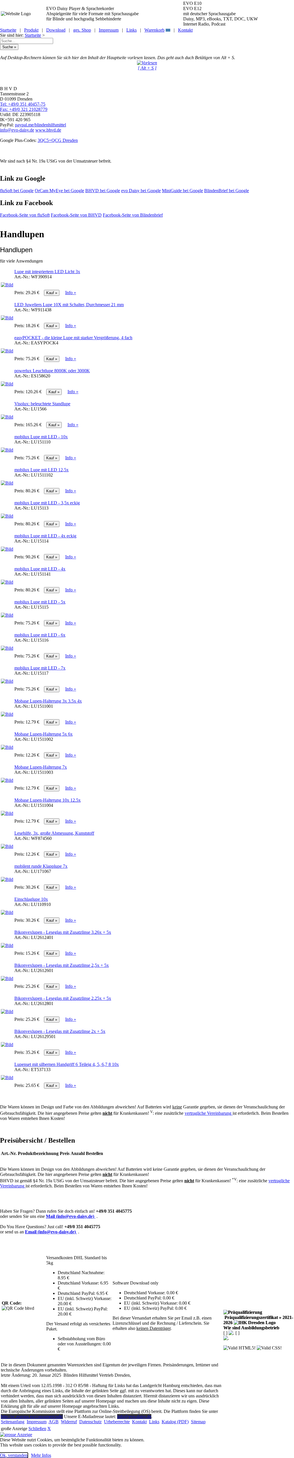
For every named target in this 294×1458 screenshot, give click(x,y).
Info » (70, 292)
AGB (54, 1421)
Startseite (8, 30)
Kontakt (185, 30)
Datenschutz (90, 1421)
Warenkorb (154, 30)
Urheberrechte (117, 1421)
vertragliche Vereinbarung (209, 1113)
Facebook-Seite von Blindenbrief (133, 215)
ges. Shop (82, 30)
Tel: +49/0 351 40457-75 (22, 104)
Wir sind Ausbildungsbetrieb (251, 1327)
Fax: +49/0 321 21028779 (23, 109)
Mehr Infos (41, 1455)
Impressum (109, 30)
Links (131, 30)
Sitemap (198, 1421)
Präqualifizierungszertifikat (258, 1320)
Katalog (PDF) (175, 1421)
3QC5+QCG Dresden (58, 140)
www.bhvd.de (48, 130)
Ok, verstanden (14, 1455)
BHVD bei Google (102, 190)
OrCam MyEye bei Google (59, 190)
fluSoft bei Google (17, 190)
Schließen (37, 1428)
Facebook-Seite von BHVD (76, 215)
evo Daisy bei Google (141, 190)
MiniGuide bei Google (182, 190)
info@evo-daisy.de (17, 130)
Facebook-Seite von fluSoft (25, 215)
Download (55, 30)
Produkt (31, 30)
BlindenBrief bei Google (226, 190)
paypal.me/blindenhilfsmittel (40, 124)
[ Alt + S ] (147, 67)
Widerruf (69, 1421)
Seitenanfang (12, 1421)
